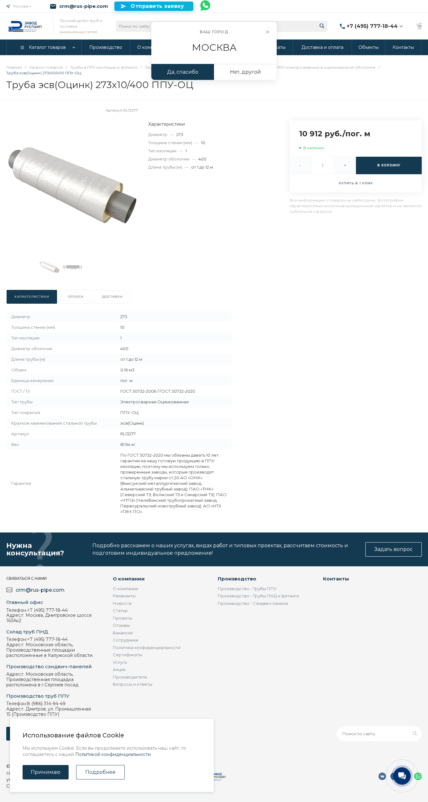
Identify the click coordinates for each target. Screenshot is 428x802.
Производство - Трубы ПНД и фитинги (258, 595)
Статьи (120, 610)
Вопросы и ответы (132, 684)
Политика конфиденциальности (146, 647)
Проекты (122, 618)
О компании (129, 579)
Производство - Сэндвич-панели (253, 603)
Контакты (336, 579)
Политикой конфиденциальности (113, 754)
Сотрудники (125, 639)
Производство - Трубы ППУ (247, 588)
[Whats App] (205, 6)
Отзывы (121, 625)
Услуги (120, 662)
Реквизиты (124, 595)
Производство (237, 579)
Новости (122, 603)
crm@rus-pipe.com (83, 6)
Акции (119, 669)
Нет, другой (245, 72)
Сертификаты (127, 654)
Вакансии (123, 632)
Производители (130, 676)
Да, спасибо (182, 72)
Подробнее (100, 772)
